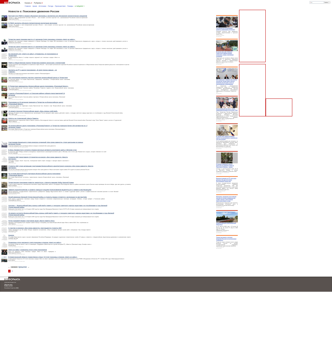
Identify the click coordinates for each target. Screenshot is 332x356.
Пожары (70, 6)
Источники (42, 6)
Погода (50, 6)
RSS (17, 288)
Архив (35, 6)
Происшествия (60, 6)
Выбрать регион (8, 285)
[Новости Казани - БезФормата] (10, 2)
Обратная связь (8, 284)
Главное (28, 6)
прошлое (22, 267)
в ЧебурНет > (80, 6)
